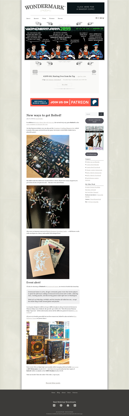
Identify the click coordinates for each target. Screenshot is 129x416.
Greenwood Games (52, 286)
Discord (60, 18)
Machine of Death (90, 190)
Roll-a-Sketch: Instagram (93, 173)
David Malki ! (39, 118)
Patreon (51, 18)
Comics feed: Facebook (93, 167)
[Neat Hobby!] (54, 405)
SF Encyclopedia (93, 202)
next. (79, 25)
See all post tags (91, 154)
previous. (49, 25)
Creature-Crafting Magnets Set (64, 128)
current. (90, 25)
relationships (57, 79)
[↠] (101, 114)
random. (38, 25)
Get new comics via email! (94, 121)
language (51, 79)
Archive (36, 18)
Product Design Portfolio (92, 187)
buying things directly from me (44, 122)
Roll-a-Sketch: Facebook (93, 175)
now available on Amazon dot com (37, 124)
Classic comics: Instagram (94, 170)
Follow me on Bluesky (93, 162)
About (28, 18)
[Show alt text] (94, 72)
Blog (58, 392)
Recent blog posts (53, 383)
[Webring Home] (68, 405)
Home (53, 392)
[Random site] (61, 405)
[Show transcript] (35, 72)
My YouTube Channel (91, 192)
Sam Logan (75, 367)
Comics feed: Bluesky (92, 165)
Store (69, 392)
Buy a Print (64, 84)
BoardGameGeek (96, 199)
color (47, 79)
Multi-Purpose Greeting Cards (57, 231)
